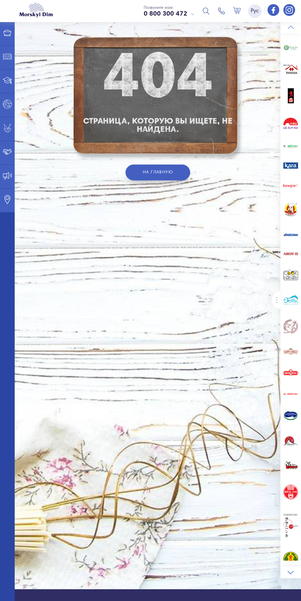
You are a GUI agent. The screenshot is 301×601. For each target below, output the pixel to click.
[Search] (206, 11)
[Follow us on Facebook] (274, 10)
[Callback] (222, 11)
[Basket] (237, 11)
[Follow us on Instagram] (289, 10)
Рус (255, 11)
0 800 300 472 (165, 14)
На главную (158, 172)
